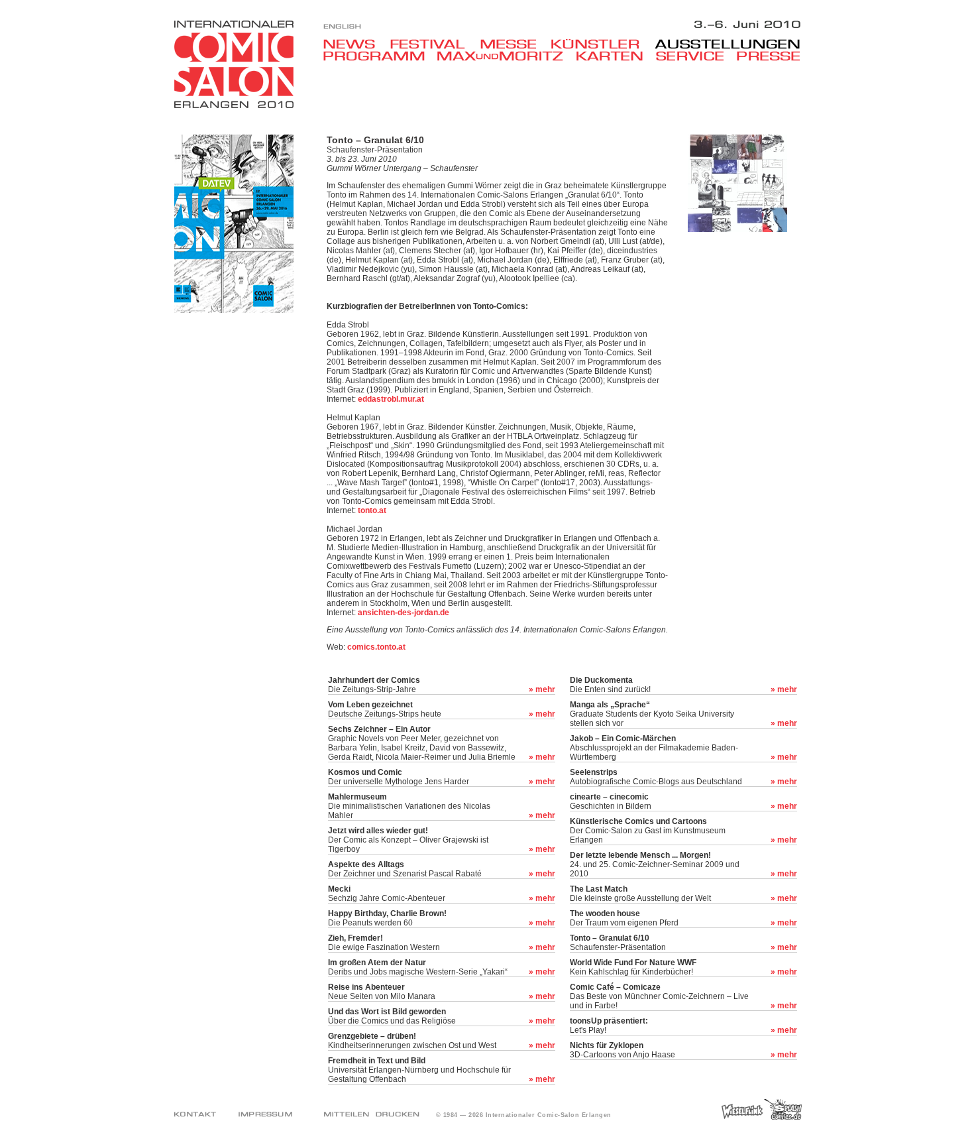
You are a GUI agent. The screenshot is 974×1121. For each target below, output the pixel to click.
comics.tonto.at (376, 647)
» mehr (542, 689)
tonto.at (372, 510)
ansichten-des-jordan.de (403, 612)
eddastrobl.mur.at (391, 399)
